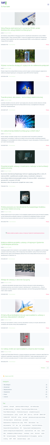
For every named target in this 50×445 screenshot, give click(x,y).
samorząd (25, 417)
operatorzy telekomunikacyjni (22, 406)
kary (38, 422)
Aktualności (7, 387)
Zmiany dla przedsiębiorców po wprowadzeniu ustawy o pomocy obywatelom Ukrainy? (23, 316)
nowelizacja (26, 433)
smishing (5, 438)
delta (4, 433)
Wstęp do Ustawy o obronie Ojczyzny (15, 280)
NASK (14, 438)
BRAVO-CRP (42, 414)
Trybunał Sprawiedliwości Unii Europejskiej (27, 436)
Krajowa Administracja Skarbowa (11, 428)
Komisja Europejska (11, 436)
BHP (25, 414)
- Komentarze (11, 44)
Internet (6, 396)
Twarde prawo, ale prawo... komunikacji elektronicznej (22, 97)
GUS (13, 425)
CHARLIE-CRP (6, 417)
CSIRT (10, 438)
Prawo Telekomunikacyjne (9, 412)
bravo (38, 430)
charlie (43, 430)
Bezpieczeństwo (8, 389)
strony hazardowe (26, 425)
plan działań (25, 420)
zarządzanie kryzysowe (34, 412)
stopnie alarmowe (29, 430)
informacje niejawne (8, 420)
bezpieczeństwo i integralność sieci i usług (13, 422)
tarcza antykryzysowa (8, 414)
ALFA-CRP (36, 414)
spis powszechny (7, 425)
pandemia (5, 406)
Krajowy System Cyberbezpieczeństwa (32, 428)
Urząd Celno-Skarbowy (37, 425)
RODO (25, 422)
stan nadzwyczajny (34, 406)
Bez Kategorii (7, 384)
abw (17, 425)
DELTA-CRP (13, 417)
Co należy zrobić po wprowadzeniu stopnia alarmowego (22, 349)
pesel (29, 438)
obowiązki (11, 406)
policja (16, 414)
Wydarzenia (7, 392)
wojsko (42, 433)
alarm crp (30, 414)
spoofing (40, 436)
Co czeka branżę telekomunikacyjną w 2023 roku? (20, 131)
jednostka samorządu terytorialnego (37, 417)
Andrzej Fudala (7, 100)
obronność (37, 433)
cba (20, 425)
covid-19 (21, 414)
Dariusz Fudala (7, 33)
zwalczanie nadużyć (21, 438)
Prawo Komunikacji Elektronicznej (29, 409)
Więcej (47, 44)
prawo (32, 433)
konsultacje (17, 409)
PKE (4, 436)
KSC (21, 428)
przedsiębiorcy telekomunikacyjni (14, 433)
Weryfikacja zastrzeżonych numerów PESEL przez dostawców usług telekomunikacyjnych (20, 29)
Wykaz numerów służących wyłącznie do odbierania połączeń (25, 65)
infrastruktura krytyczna (22, 412)
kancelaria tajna (17, 420)
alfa (35, 430)
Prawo (5, 394)
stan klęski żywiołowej (8, 409)
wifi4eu (19, 417)
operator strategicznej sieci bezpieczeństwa (13, 430)
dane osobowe (32, 422)
